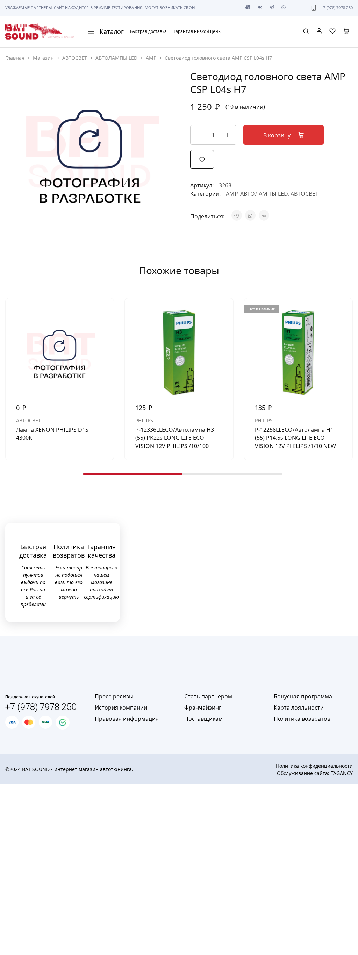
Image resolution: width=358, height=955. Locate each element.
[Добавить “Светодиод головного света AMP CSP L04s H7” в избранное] (202, 159)
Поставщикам (203, 719)
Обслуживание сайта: (315, 773)
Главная (14, 58)
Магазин (43, 58)
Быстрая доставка (148, 31)
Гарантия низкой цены (197, 31)
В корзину (277, 135)
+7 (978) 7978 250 (337, 7)
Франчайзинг (202, 707)
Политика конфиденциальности (314, 765)
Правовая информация (127, 719)
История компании (121, 707)
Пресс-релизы (114, 696)
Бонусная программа (303, 696)
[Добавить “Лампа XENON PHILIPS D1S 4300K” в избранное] (103, 312)
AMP (151, 58)
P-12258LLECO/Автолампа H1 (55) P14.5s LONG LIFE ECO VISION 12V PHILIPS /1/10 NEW (295, 438)
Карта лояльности (299, 707)
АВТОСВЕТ (74, 58)
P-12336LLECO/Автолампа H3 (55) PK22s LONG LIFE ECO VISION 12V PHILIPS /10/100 (174, 438)
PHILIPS (144, 420)
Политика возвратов (302, 719)
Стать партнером (208, 696)
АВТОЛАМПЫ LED (116, 58)
